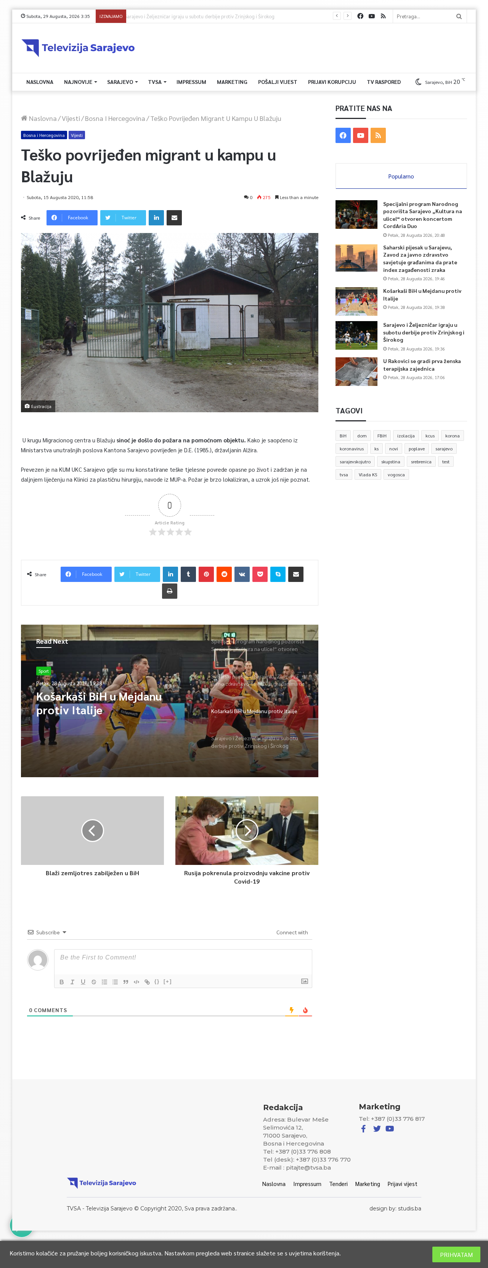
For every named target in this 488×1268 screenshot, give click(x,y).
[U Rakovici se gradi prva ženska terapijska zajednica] (356, 371)
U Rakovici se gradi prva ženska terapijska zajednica (422, 364)
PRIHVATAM (456, 1254)
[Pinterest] (206, 574)
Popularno (401, 176)
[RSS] (383, 16)
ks (376, 448)
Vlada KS (368, 474)
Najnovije (78, 81)
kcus (430, 435)
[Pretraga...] (459, 16)
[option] (169, 701)
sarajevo (444, 448)
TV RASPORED (384, 81)
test (445, 461)
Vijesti (71, 118)
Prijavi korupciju (332, 81)
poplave (417, 448)
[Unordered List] (115, 982)
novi (393, 448)
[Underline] (83, 982)
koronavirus (352, 448)
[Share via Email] (174, 217)
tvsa (344, 474)
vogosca (396, 474)
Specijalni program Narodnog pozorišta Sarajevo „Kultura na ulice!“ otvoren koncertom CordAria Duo (422, 215)
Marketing (232, 81)
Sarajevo (120, 81)
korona (452, 435)
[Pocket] (260, 574)
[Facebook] (360, 16)
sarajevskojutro (355, 461)
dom (362, 435)
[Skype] (278, 574)
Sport (44, 671)
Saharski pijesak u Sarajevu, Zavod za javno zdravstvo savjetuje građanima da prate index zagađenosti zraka (420, 258)
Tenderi (338, 1183)
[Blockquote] (125, 982)
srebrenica (421, 461)
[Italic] (72, 982)
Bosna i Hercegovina (115, 118)
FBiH (382, 435)
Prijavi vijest (402, 1183)
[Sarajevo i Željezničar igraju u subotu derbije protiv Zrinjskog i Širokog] (356, 335)
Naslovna (39, 81)
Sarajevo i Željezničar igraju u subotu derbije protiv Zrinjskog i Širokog (205, 16)
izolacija (406, 435)
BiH (343, 435)
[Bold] (61, 982)
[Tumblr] (188, 574)
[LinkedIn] (156, 217)
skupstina (390, 461)
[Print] (169, 591)
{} (157, 981)
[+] (168, 981)
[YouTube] (371, 16)
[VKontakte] (242, 574)
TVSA (155, 81)
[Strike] (93, 982)
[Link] (147, 982)
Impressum (191, 81)
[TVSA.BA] (78, 48)
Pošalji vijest (277, 81)
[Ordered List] (104, 982)
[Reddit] (224, 574)
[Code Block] (136, 982)
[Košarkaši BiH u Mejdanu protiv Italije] (356, 301)
